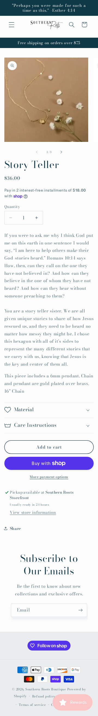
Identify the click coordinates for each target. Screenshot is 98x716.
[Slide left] (37, 152)
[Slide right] (61, 152)
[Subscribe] (80, 610)
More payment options (49, 477)
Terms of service (32, 704)
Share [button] (15, 528)
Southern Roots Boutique (45, 689)
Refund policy (44, 696)
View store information (33, 512)
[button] (11, 24)
